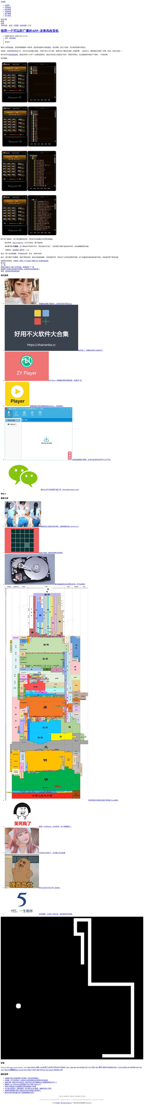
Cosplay (20, 1067)
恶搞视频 (82, 1067)
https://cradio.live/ (18, 243)
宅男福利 (62, 1067)
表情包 (34, 1070)
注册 (2, 23)
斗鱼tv (93, 1067)
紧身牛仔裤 (139, 1067)
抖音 (86, 1067)
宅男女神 (56, 1067)
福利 (128, 1067)
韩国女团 (51, 1070)
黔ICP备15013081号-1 (66, 1103)
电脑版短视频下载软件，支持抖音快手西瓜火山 (55, 303)
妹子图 (50, 1067)
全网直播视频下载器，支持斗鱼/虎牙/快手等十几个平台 (91, 459)
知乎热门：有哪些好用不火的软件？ (90, 350)
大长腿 (42, 1067)
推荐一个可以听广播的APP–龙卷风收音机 (30, 30)
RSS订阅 (4, 19)
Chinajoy (11, 1067)
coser (15, 1067)
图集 (37, 1067)
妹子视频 (8, 13)
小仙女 (67, 1067)
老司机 (25, 1070)
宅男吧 (3, 2)
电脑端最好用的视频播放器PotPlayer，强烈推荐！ (47, 406)
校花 (97, 1067)
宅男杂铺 (8, 11)
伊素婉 (28, 1067)
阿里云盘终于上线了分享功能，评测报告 (15, 267)
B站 (8, 1067)
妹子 (46, 1067)
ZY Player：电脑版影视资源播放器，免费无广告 (65, 380)
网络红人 (14, 1070)
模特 (100, 1067)
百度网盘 (16, 250)
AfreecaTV (3, 1067)
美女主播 (20, 1070)
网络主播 (7, 1070)
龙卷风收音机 (13, 54)
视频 (38, 1070)
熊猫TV (115, 1067)
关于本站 (83, 1096)
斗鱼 (89, 1067)
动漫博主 (33, 1067)
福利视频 (133, 1067)
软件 (44, 1070)
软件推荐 (8, 9)
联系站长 (72, 1096)
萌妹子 (29, 1070)
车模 (41, 1070)
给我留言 (66, 1096)
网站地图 (77, 1096)
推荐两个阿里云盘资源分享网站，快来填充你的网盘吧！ (20, 269)
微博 (78, 1067)
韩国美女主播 (58, 1070)
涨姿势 (104, 1067)
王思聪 (119, 1067)
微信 (75, 1067)
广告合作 (61, 1096)
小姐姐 (71, 1067)
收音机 (11, 47)
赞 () (3, 263)
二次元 (25, 1067)
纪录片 (2, 1070)
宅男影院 (8, 7)
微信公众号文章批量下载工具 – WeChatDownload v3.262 (60, 489)
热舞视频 (110, 1067)
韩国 (47, 1070)
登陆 (2, 21)
